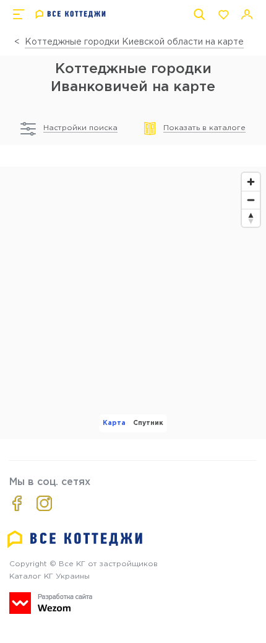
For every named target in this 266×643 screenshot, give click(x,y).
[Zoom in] (251, 182)
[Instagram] (44, 503)
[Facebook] (17, 503)
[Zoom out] (251, 200)
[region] (133, 303)
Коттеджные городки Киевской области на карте (134, 42)
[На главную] (70, 14)
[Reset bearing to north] (251, 218)
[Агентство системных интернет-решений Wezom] (50, 603)
